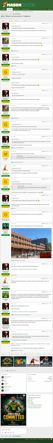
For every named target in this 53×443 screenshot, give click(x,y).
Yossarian (4, 18)
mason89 (5, 158)
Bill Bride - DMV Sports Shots (34, 406)
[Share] (45, 23)
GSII (5, 380)
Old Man (6, 383)
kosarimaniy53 (48, 381)
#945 (51, 90)
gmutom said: (15, 57)
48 (13, 20)
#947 (51, 121)
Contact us (27, 439)
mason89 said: (15, 181)
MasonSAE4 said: (15, 26)
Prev (3, 20)
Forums (10, 9)
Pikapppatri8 (5, 30)
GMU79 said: (14, 93)
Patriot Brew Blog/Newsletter (34, 407)
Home (3, 9)
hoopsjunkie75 (7, 386)
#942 (51, 38)
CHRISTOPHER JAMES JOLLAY (5, 326)
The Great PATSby (5, 231)
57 (22, 20)
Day (3, 439)
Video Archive (25, 9)
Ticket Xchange (25, 11)
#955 (51, 264)
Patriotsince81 (7, 376)
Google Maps (19, 156)
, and (22, 314)
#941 (51, 23)
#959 (51, 318)
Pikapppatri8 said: (15, 40)
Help (45, 439)
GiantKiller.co (31, 399)
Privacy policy (41, 439)
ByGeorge (30, 400)
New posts (31, 11)
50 (18, 20)
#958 (51, 303)
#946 (51, 105)
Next (25, 20)
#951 (51, 179)
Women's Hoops (10, 11)
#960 (51, 331)
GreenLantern (5, 173)
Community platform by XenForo (26, 441)
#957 (51, 292)
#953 (51, 212)
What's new (16, 9)
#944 (51, 69)
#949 (51, 151)
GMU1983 (6, 390)
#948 (51, 136)
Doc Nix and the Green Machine (35, 404)
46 (9, 20)
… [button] (7, 20)
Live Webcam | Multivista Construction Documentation (24, 269)
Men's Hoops (3, 11)
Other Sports (17, 11)
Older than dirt (6, 219)
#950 (51, 165)
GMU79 (5, 76)
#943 (51, 54)
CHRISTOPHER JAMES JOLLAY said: (19, 334)
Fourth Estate (31, 403)
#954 (51, 223)
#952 (51, 195)
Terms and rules (33, 439)
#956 (51, 278)
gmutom (5, 45)
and (18, 147)
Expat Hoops (30, 402)
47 (11, 20)
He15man (5, 299)
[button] (6, 9)
